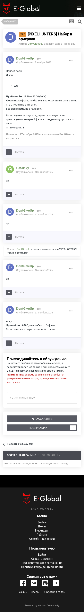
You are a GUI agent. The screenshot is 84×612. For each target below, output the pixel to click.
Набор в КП (70, 43)
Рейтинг (42, 534)
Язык (22, 592)
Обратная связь (54, 592)
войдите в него (16, 370)
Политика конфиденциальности (42, 567)
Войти (42, 554)
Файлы (42, 522)
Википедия (42, 530)
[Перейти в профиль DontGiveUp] (10, 37)
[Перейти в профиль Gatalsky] (10, 169)
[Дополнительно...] (71, 61)
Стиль (35, 592)
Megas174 (18, 127)
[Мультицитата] (9, 152)
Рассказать (43, 418)
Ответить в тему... (25, 397)
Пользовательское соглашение (42, 562)
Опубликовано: (33, 62)
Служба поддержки (42, 538)
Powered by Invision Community (42, 605)
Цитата (19, 152)
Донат (42, 526)
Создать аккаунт (42, 558)
